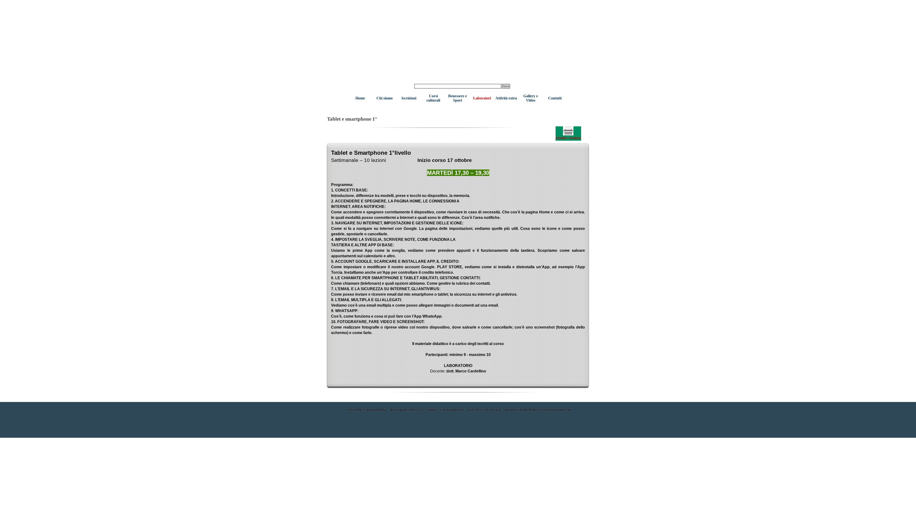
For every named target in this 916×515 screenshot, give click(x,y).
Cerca (506, 86)
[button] (568, 133)
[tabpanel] (568, 133)
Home (360, 98)
